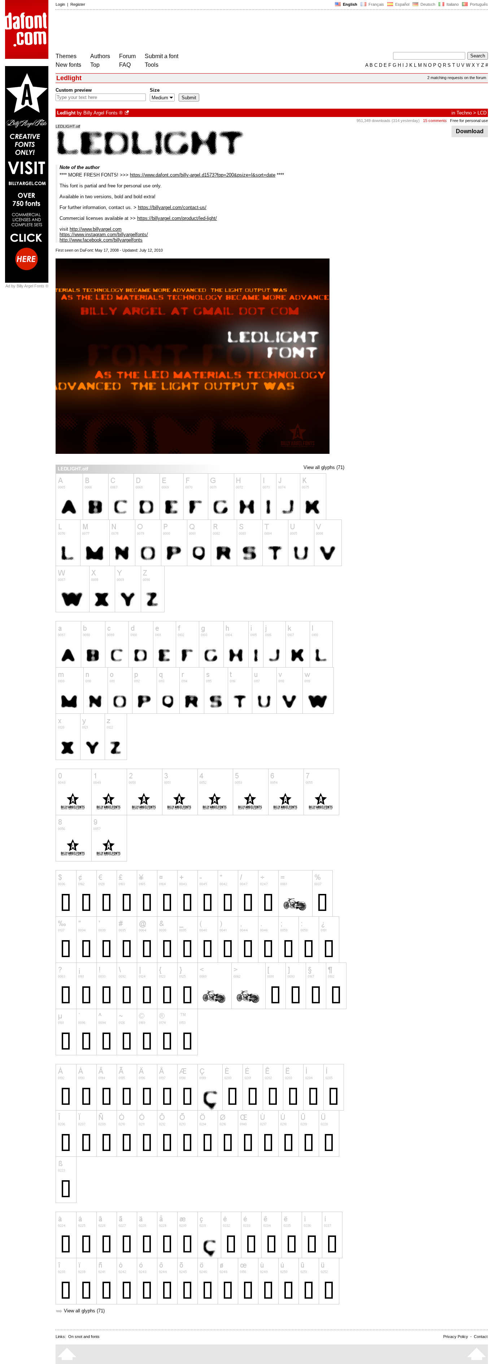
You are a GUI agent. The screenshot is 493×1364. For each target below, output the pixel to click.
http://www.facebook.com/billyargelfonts (101, 240)
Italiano (452, 4)
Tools (151, 65)
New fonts (68, 65)
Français (375, 4)
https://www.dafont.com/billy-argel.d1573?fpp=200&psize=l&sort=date (202, 175)
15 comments (435, 120)
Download (469, 131)
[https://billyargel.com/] (127, 113)
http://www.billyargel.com (96, 229)
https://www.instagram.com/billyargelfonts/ (104, 234)
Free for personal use (469, 120)
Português (478, 4)
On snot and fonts (84, 1336)
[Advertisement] (187, 32)
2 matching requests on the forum (456, 77)
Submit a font (161, 56)
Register (77, 4)
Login (60, 4)
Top (95, 65)
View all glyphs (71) (324, 467)
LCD (482, 113)
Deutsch (427, 4)
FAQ (125, 65)
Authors (100, 56)
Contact (481, 1336)
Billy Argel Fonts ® (103, 113)
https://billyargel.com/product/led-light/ (177, 218)
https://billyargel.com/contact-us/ (172, 207)
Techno (464, 113)
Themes (66, 56)
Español (401, 4)
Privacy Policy (455, 1336)
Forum (127, 56)
